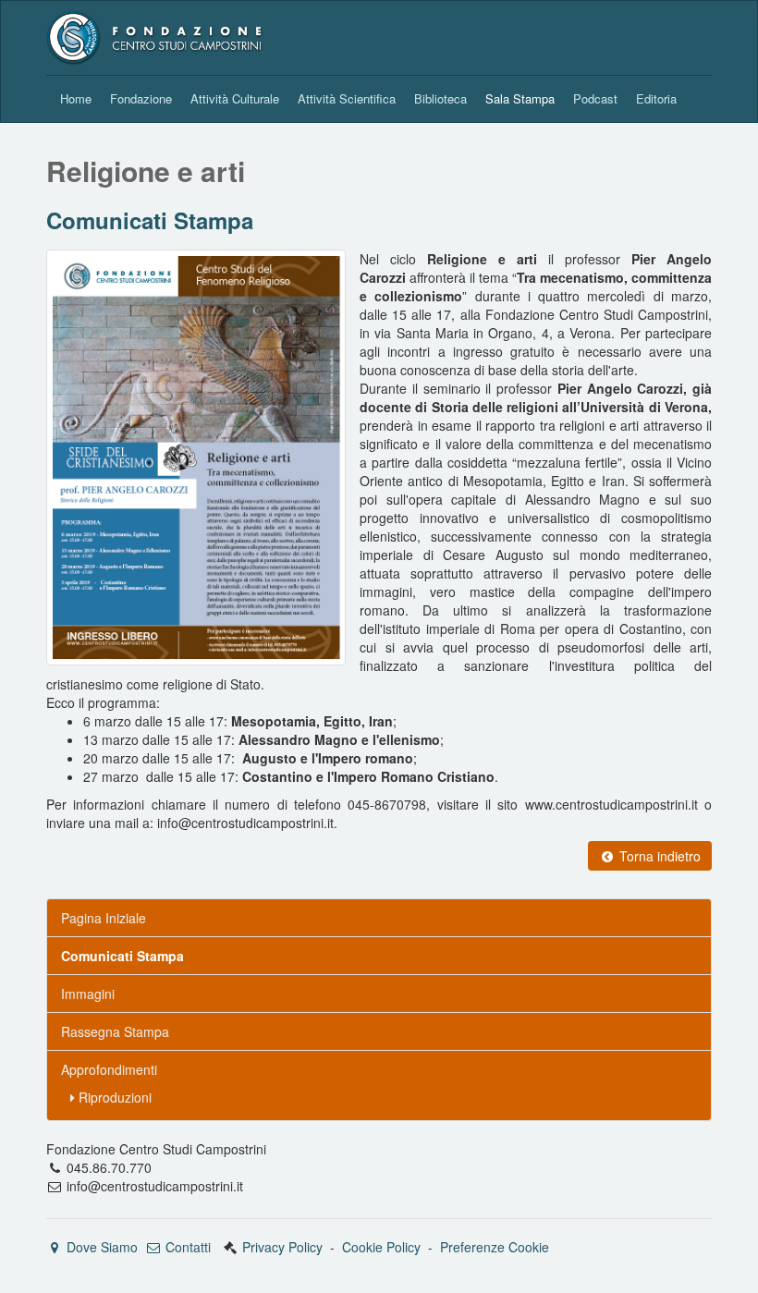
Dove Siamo (100, 1247)
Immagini (88, 993)
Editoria (656, 98)
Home (76, 98)
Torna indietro (658, 856)
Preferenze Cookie (494, 1247)
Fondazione (141, 98)
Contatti (186, 1247)
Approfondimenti (109, 1069)
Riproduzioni (113, 1097)
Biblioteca (440, 98)
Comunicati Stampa (149, 220)
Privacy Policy (282, 1247)
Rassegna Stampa (115, 1031)
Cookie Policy (381, 1247)
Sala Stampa (520, 98)
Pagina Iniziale (103, 918)
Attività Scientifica (347, 98)
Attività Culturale (234, 98)
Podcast (595, 98)
